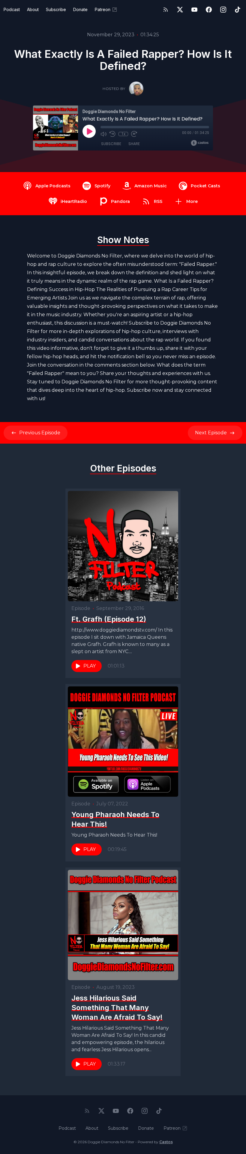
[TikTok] (238, 10)
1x (123, 134)
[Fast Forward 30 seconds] (134, 134)
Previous (39, 433)
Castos (166, 1142)
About (33, 9)
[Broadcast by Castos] (199, 143)
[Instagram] (223, 10)
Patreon (102, 9)
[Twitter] (180, 10)
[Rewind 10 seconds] (113, 134)
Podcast (12, 9)
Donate (80, 9)
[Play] (89, 131)
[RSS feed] (166, 10)
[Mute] (103, 134)
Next (211, 433)
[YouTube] (194, 10)
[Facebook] (209, 10)
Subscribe (56, 9)
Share (134, 143)
